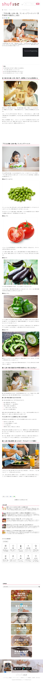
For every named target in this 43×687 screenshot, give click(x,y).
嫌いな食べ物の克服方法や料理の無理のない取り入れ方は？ (13, 71)
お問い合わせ (38, 677)
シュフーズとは (5, 677)
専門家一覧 (22, 677)
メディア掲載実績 (28, 677)
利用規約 (10, 677)
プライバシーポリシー (16, 677)
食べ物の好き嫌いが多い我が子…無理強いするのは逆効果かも (13, 68)
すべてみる (5, 541)
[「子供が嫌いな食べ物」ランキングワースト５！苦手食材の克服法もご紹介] (7, 17)
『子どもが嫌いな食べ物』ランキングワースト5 (11, 69)
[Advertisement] (11, 55)
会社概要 (33, 677)
